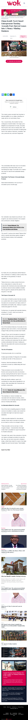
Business (4, 574)
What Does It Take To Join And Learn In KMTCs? (11, 607)
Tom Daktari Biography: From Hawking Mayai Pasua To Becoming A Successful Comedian (21, 487)
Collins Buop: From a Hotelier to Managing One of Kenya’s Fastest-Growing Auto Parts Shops (12, 693)
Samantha (5, 677)
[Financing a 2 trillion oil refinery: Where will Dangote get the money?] (14, 541)
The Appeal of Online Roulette (9, 644)
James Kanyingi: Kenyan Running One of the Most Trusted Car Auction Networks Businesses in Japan (13, 698)
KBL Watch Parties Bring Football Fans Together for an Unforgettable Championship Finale (13, 626)
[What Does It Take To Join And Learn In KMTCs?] (14, 616)
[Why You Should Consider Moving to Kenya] (14, 566)
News (2, 622)
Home (2, 16)
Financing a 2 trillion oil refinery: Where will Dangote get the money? (13, 551)
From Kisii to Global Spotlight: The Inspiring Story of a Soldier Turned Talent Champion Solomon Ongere (13, 688)
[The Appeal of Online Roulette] (14, 652)
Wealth (6, 16)
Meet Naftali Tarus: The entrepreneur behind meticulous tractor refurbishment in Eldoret (13, 588)
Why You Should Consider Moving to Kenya (13, 576)
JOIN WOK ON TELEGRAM (15, 61)
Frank (10, 719)
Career (2, 604)
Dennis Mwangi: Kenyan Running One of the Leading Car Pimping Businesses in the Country (13, 674)
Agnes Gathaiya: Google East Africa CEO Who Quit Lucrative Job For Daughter (7, 487)
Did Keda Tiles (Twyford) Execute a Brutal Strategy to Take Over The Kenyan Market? (12, 509)
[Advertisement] (14, 78)
